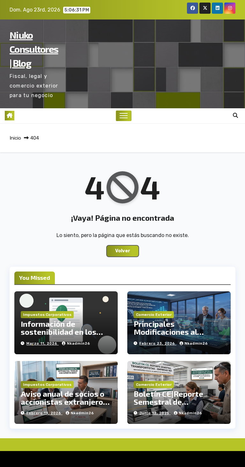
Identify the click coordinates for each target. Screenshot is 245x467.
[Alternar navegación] (123, 116)
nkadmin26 (78, 343)
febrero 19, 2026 (44, 413)
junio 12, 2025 (155, 413)
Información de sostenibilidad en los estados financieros (58, 331)
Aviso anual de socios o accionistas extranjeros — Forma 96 (64, 401)
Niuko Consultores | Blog (34, 49)
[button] (235, 115)
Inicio (15, 138)
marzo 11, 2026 (42, 343)
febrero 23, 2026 (157, 343)
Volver (122, 251)
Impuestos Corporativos (47, 314)
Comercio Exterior (154, 314)
